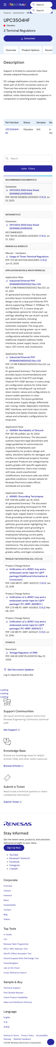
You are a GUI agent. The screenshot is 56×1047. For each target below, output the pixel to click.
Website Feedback (22, 1039)
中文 (6, 1022)
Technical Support (12, 988)
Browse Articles (12, 765)
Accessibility (42, 1035)
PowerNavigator (11, 963)
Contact (7, 909)
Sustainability (10, 905)
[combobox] (41, 10)
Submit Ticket (11, 801)
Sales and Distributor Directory (18, 1002)
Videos (7, 919)
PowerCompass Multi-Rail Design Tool (21, 958)
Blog (5, 914)
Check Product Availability (16, 997)
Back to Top (52, 1044)
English (7, 1017)
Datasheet (29, 38)
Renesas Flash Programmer (16, 944)
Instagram (14, 865)
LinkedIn (13, 868)
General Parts (18, 13)
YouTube (13, 854)
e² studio (8, 934)
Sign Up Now (14, 847)
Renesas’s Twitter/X (19, 858)
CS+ (5, 939)
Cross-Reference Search (15, 972)
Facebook (14, 861)
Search (41, 4)
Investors (8, 895)
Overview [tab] (11, 50)
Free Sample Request (13, 992)
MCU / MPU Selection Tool (15, 948)
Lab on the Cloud (12, 968)
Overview (8, 886)
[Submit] (33, 10)
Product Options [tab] (30, 50)
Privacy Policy (27, 1035)
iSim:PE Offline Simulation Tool (17, 953)
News (6, 900)
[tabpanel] (28, 756)
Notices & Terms (11, 1035)
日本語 (7, 1027)
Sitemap (7, 1039)
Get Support (10, 729)
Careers (7, 890)
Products (7, 13)
